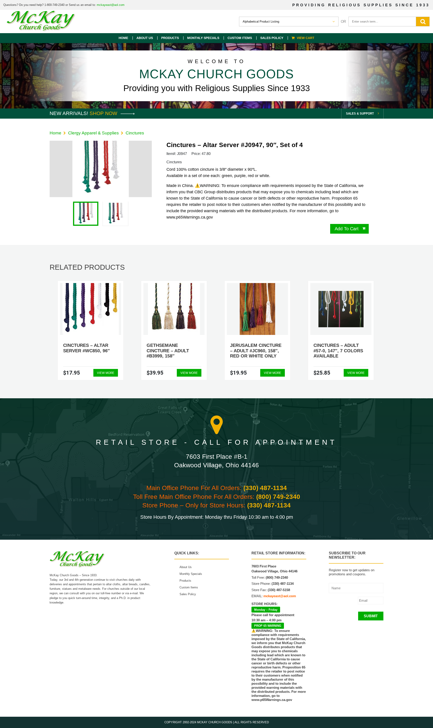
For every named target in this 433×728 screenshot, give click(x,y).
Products (170, 38)
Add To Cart (347, 228)
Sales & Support (360, 113)
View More (105, 373)
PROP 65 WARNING (267, 625)
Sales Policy (271, 38)
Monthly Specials (203, 38)
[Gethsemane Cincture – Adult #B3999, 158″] (174, 309)
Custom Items (240, 38)
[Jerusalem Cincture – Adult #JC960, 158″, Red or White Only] (257, 309)
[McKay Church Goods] (41, 21)
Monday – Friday (265, 609)
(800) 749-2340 (278, 496)
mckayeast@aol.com (110, 5)
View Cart (305, 38)
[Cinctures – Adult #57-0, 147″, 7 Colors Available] (341, 309)
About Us (144, 38)
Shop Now (104, 113)
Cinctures (135, 133)
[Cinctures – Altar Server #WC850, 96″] (90, 309)
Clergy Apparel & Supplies (93, 133)
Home (123, 38)
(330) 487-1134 (265, 487)
